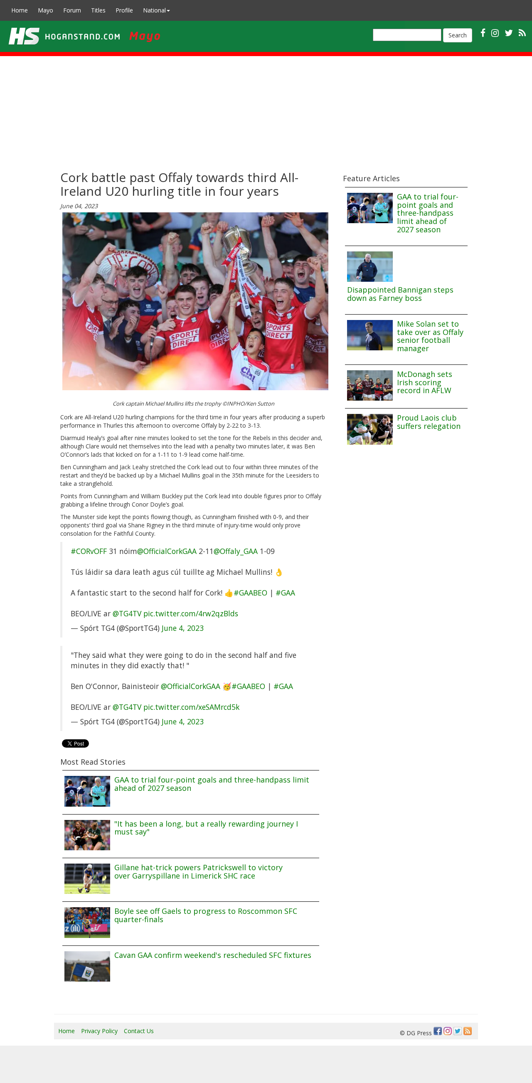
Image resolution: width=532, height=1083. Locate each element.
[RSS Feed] (467, 1031)
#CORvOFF (89, 551)
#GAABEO (250, 593)
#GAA (285, 593)
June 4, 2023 (183, 628)
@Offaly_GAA (236, 551)
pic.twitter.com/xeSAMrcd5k (191, 707)
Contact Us (139, 1031)
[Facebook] (437, 1031)
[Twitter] (457, 1031)
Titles (98, 10)
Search (457, 35)
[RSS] (522, 33)
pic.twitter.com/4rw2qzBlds (190, 613)
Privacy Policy (99, 1031)
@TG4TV (127, 613)
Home (19, 10)
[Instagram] (447, 1031)
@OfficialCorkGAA (167, 551)
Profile (124, 10)
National (154, 10)
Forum (72, 10)
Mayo (45, 10)
